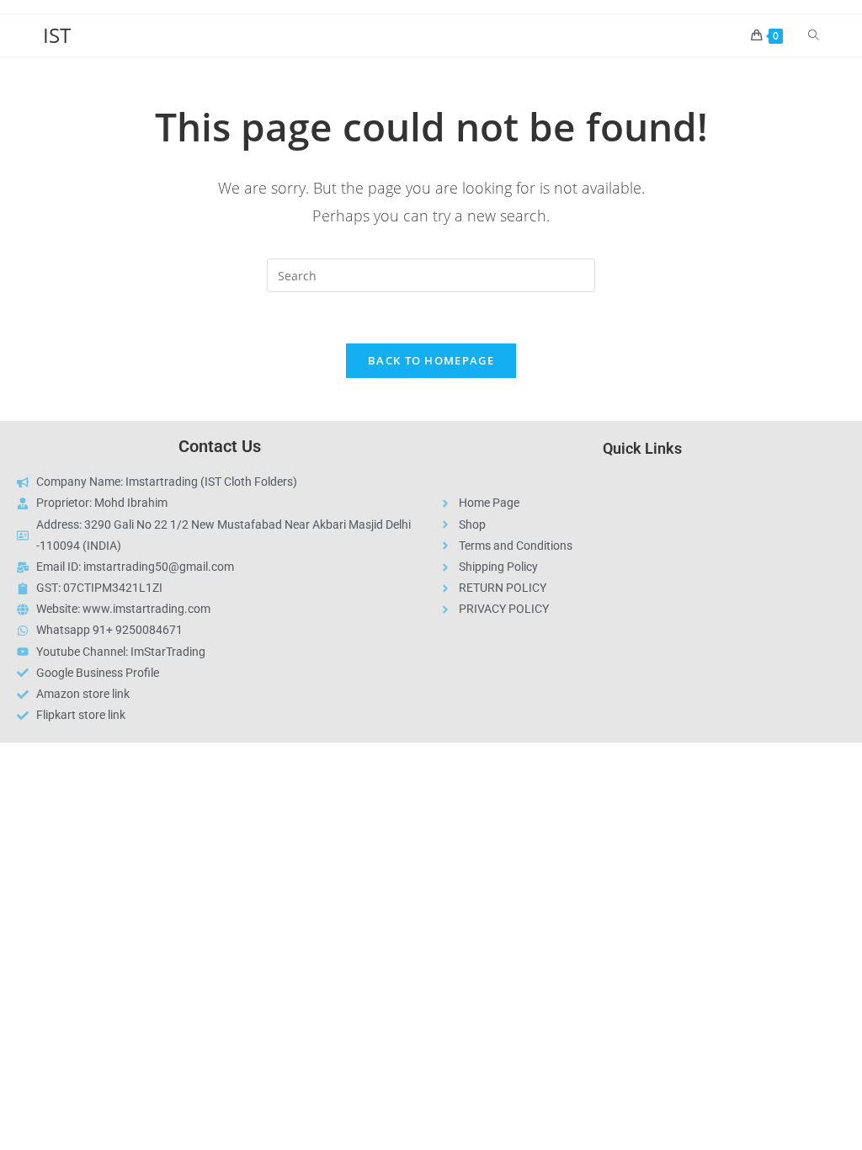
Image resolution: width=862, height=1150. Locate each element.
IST (57, 35)
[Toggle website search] (813, 35)
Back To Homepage (431, 360)
